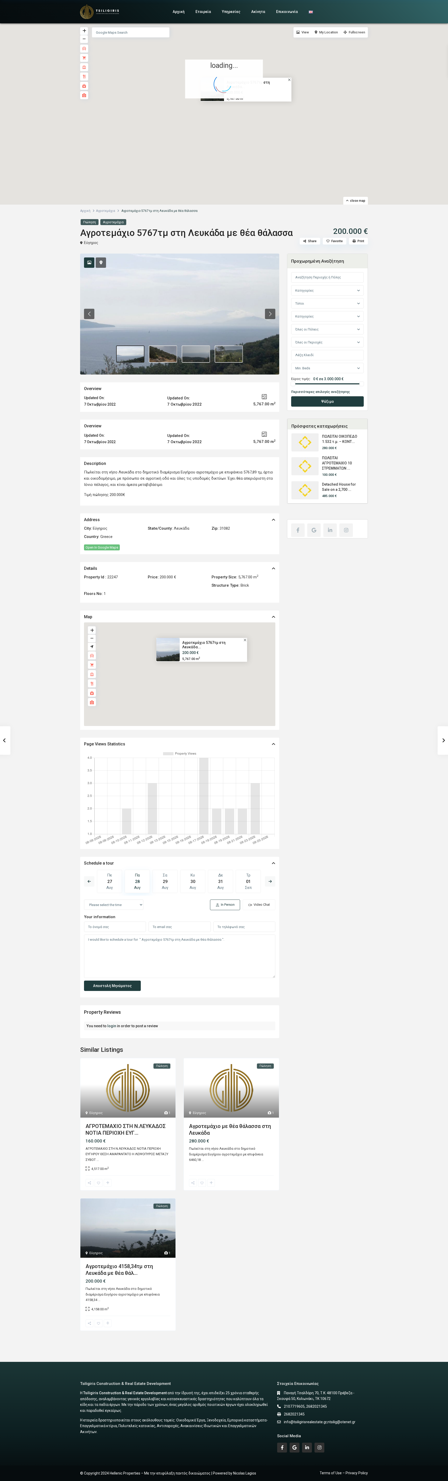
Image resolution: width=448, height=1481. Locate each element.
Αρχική (179, 12)
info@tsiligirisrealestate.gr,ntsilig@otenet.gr (319, 1422)
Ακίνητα (258, 12)
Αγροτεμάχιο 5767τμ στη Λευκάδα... (204, 645)
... (97, 1160)
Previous (89, 881)
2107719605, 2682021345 (305, 1406)
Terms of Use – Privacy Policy (344, 1473)
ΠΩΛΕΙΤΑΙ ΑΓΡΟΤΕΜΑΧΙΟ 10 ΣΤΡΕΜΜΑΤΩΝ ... (337, 463)
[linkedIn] (330, 530)
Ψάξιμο (327, 401)
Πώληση (89, 222)
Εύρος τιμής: (301, 379)
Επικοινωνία (287, 12)
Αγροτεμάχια (105, 211)
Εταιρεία (203, 12)
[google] (314, 530)
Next (270, 881)
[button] (225, 107)
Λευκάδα (181, 528)
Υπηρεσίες (231, 12)
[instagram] (346, 530)
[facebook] (298, 530)
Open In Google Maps (102, 547)
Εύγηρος (91, 243)
